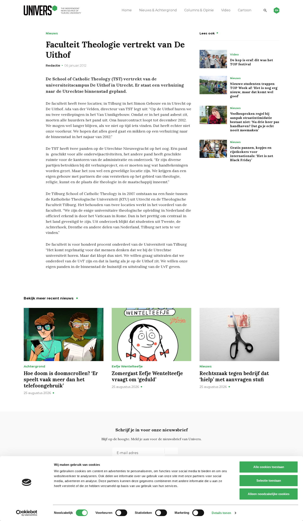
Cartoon (244, 10)
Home (127, 10)
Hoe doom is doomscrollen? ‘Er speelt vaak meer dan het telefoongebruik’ (61, 379)
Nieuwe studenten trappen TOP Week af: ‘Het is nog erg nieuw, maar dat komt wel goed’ (253, 90)
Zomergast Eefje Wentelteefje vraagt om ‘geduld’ (147, 376)
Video (225, 10)
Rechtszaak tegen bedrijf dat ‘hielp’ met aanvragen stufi (234, 376)
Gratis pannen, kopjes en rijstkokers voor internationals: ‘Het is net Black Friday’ (251, 154)
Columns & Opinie (199, 10)
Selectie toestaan (268, 480)
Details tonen (221, 513)
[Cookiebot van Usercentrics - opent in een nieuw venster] (27, 513)
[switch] (121, 512)
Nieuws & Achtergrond (158, 10)
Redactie (53, 65)
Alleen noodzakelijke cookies (268, 494)
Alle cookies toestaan (268, 467)
